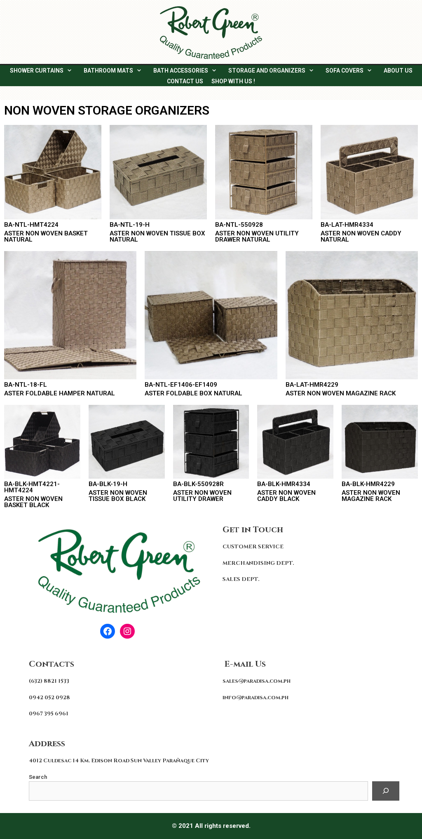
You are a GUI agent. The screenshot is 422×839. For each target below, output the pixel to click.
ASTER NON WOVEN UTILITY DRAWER (202, 496)
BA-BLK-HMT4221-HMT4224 (32, 487)
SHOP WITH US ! (233, 81)
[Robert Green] (211, 32)
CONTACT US (185, 81)
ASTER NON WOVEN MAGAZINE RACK (341, 393)
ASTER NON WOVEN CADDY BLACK (286, 496)
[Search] (385, 791)
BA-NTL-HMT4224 (31, 224)
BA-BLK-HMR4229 (368, 484)
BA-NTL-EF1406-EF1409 (181, 384)
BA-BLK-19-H (108, 484)
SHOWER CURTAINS (36, 70)
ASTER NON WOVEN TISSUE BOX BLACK (118, 496)
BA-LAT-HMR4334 (347, 224)
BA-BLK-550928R (198, 484)
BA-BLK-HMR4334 (283, 484)
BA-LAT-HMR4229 (312, 384)
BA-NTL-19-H (130, 224)
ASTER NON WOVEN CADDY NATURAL (361, 236)
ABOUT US (398, 70)
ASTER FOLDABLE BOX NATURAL (193, 393)
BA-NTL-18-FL (25, 384)
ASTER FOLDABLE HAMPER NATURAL (59, 393)
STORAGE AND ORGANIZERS (266, 70)
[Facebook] (107, 631)
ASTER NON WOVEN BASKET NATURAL (46, 236)
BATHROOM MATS (108, 70)
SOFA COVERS (344, 70)
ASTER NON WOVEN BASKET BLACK (33, 502)
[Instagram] (127, 631)
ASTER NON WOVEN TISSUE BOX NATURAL (157, 236)
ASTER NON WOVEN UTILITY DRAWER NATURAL (257, 236)
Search (38, 777)
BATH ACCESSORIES (180, 70)
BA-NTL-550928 (239, 224)
